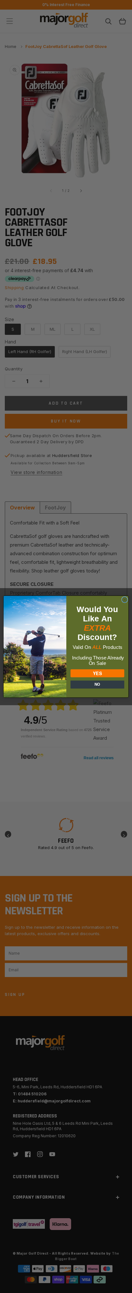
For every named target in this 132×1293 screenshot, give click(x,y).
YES (97, 673)
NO (97, 684)
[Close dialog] (125, 600)
